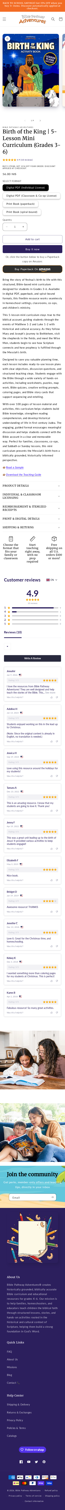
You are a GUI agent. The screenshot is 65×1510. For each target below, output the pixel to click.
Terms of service (34, 1496)
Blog (9, 1374)
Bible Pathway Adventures (28, 1490)
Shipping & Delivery (18, 1404)
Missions (12, 1367)
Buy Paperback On (26, 269)
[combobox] (7, 646)
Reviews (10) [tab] (13, 632)
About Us (12, 1359)
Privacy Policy (15, 1420)
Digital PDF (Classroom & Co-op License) (31, 195)
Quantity (7, 219)
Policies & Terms (16, 1428)
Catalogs (12, 1435)
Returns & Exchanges (19, 1412)
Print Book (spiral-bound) (21, 211)
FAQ (9, 1351)
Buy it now (32, 249)
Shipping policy (52, 1496)
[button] (4, 19)
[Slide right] (40, 120)
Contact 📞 (13, 1382)
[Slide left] (25, 120)
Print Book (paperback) (20, 203)
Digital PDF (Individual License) (25, 187)
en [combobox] (52, 579)
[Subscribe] (52, 1197)
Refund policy (51, 1490)
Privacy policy (15, 1496)
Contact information (34, 1501)
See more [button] (50, 692)
